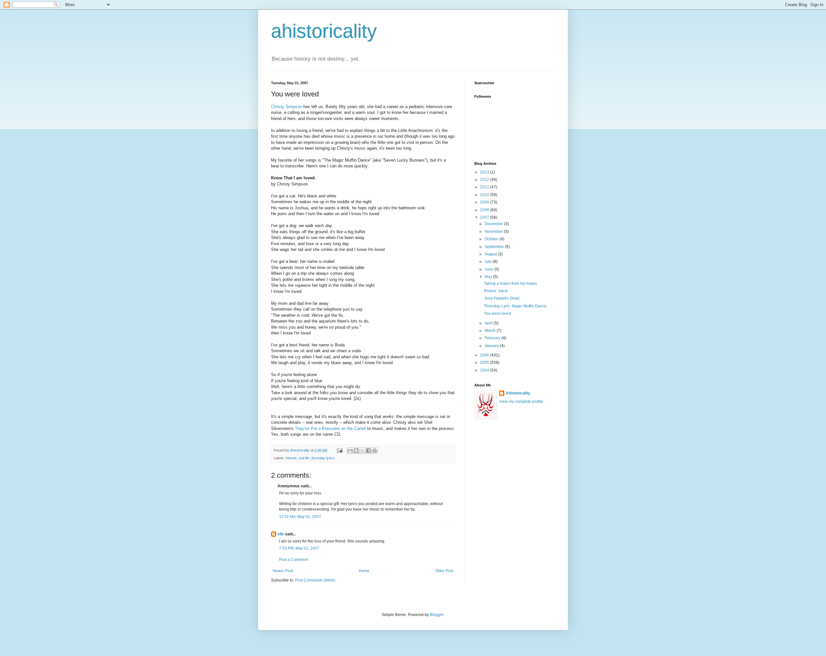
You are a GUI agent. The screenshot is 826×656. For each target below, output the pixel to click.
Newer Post (283, 571)
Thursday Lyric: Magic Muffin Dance (515, 306)
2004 (485, 370)
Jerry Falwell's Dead (501, 298)
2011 (485, 187)
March (491, 330)
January (492, 345)
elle (280, 534)
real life (303, 458)
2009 (485, 202)
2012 (485, 179)
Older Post (444, 571)
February (493, 338)
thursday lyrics (323, 458)
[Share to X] (362, 450)
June (489, 269)
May (489, 276)
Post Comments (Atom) (315, 580)
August (491, 254)
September (495, 246)
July (489, 261)
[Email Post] (339, 450)
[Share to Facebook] (368, 450)
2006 (485, 355)
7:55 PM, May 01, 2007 (299, 548)
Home (364, 571)
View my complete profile (521, 401)
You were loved (497, 313)
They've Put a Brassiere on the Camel (330, 428)
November (494, 231)
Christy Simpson (286, 106)
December (494, 224)
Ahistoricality (518, 393)
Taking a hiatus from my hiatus (510, 283)
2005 (485, 362)
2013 (485, 172)
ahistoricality (324, 31)
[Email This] (350, 450)
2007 (485, 217)
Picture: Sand (496, 291)
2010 (485, 195)
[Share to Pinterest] (374, 450)
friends (291, 458)
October (492, 239)
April (489, 323)
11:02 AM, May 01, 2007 (300, 516)
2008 (485, 210)
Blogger (436, 614)
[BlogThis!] (356, 450)
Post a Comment (293, 559)
